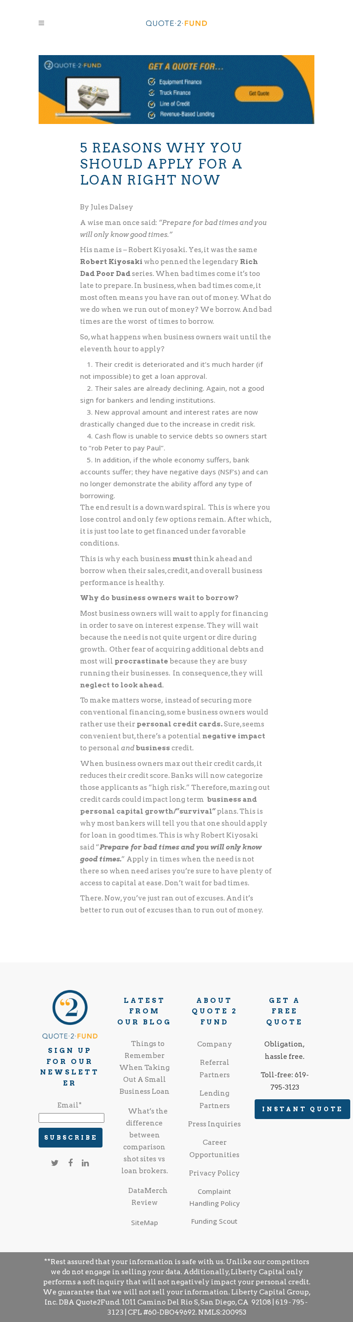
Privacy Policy (214, 1173)
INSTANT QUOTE (302, 1109)
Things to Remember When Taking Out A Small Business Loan (144, 1068)
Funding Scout (214, 1221)
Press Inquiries (214, 1124)
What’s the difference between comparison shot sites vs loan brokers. (144, 1141)
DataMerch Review (148, 1197)
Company (214, 1044)
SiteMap (144, 1222)
